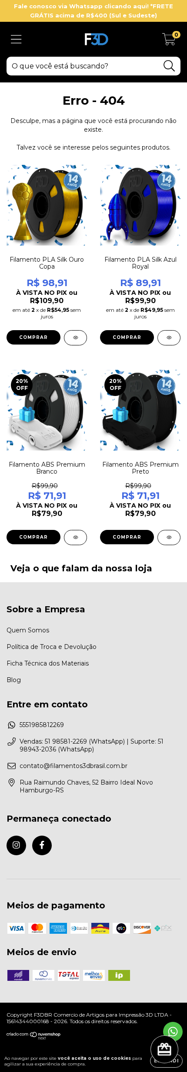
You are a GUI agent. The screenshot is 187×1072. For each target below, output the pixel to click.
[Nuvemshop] (34, 1037)
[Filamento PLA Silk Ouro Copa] (75, 337)
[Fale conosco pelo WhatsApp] (173, 1031)
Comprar (33, 337)
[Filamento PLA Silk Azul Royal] (168, 337)
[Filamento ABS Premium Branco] (75, 537)
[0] (169, 41)
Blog (14, 680)
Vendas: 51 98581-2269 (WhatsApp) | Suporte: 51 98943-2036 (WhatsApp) (92, 745)
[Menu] (16, 39)
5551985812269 (42, 725)
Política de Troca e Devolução (52, 647)
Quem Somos (28, 630)
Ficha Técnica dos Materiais (48, 663)
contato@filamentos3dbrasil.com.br (73, 766)
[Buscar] (169, 66)
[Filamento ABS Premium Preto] (168, 537)
